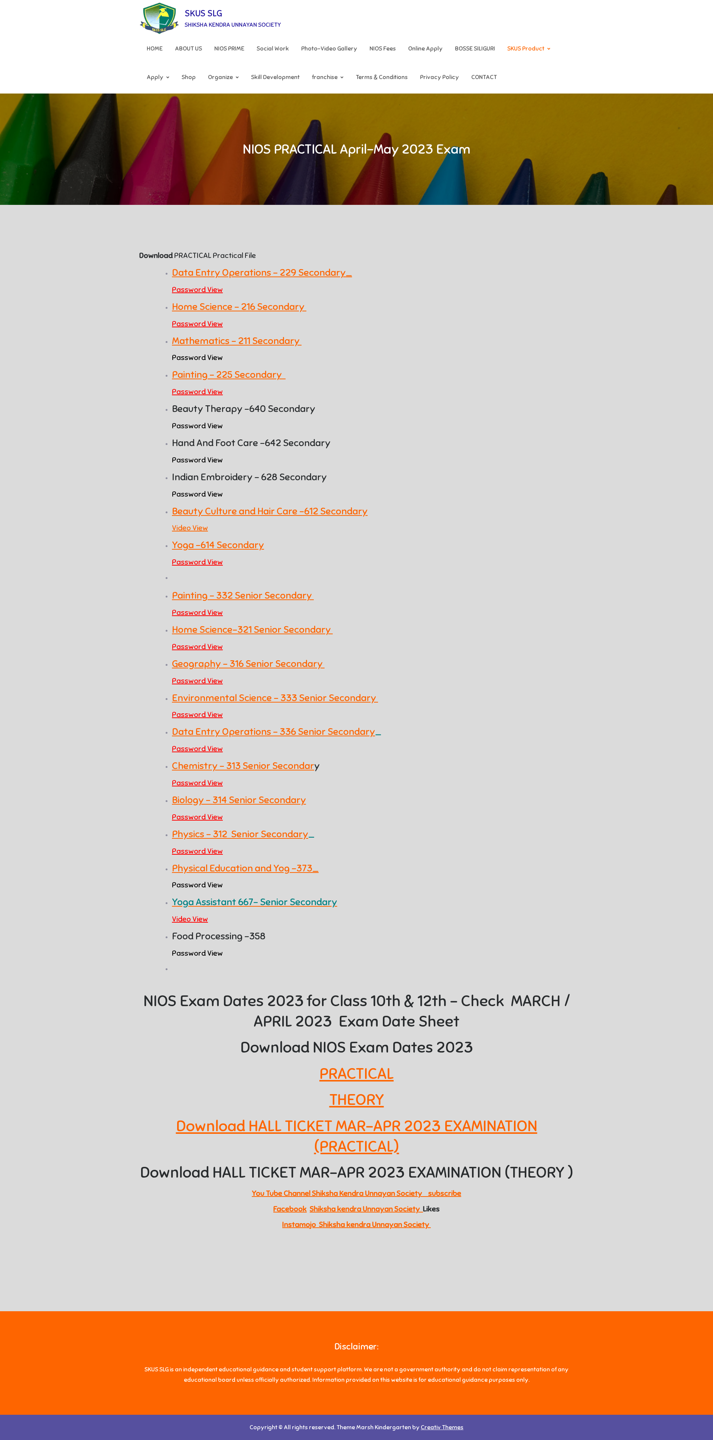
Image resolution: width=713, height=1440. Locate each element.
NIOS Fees (382, 48)
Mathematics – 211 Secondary (237, 341)
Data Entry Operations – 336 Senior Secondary (273, 732)
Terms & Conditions (382, 77)
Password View (197, 289)
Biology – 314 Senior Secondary (239, 800)
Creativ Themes (442, 1427)
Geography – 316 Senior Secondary (248, 664)
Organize (220, 77)
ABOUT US (188, 48)
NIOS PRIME (229, 48)
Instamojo (300, 1224)
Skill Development (275, 77)
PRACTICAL (356, 1073)
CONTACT (484, 77)
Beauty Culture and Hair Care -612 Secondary (270, 511)
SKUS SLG (203, 13)
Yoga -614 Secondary (218, 545)
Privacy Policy (439, 77)
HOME (155, 48)
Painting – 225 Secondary (229, 375)
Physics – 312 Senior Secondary (240, 834)
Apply (155, 77)
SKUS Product (525, 48)
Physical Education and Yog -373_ (245, 868)
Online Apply (425, 48)
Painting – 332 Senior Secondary (243, 595)
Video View (190, 528)
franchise (325, 77)
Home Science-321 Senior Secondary (252, 630)
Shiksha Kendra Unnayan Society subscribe (386, 1193)
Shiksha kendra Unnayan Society (366, 1209)
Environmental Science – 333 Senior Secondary (275, 698)
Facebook (290, 1209)
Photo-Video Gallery (329, 48)
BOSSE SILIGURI (475, 48)
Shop (189, 77)
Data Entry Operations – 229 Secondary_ (262, 272)
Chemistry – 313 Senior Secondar (243, 766)
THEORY (356, 1099)
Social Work (273, 48)
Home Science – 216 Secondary (239, 307)
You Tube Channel (282, 1193)
